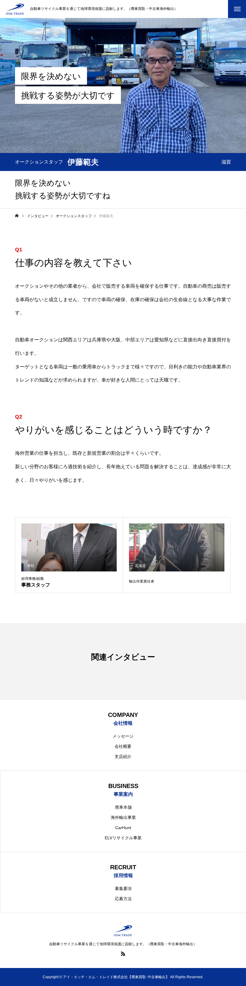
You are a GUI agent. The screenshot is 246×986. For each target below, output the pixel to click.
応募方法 (123, 899)
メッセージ (123, 736)
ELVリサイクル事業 (123, 838)
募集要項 (123, 888)
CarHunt (123, 828)
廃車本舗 (123, 807)
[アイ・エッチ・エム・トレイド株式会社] (15, 9)
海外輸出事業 (123, 817)
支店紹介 (123, 756)
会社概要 (123, 746)
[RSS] (123, 954)
